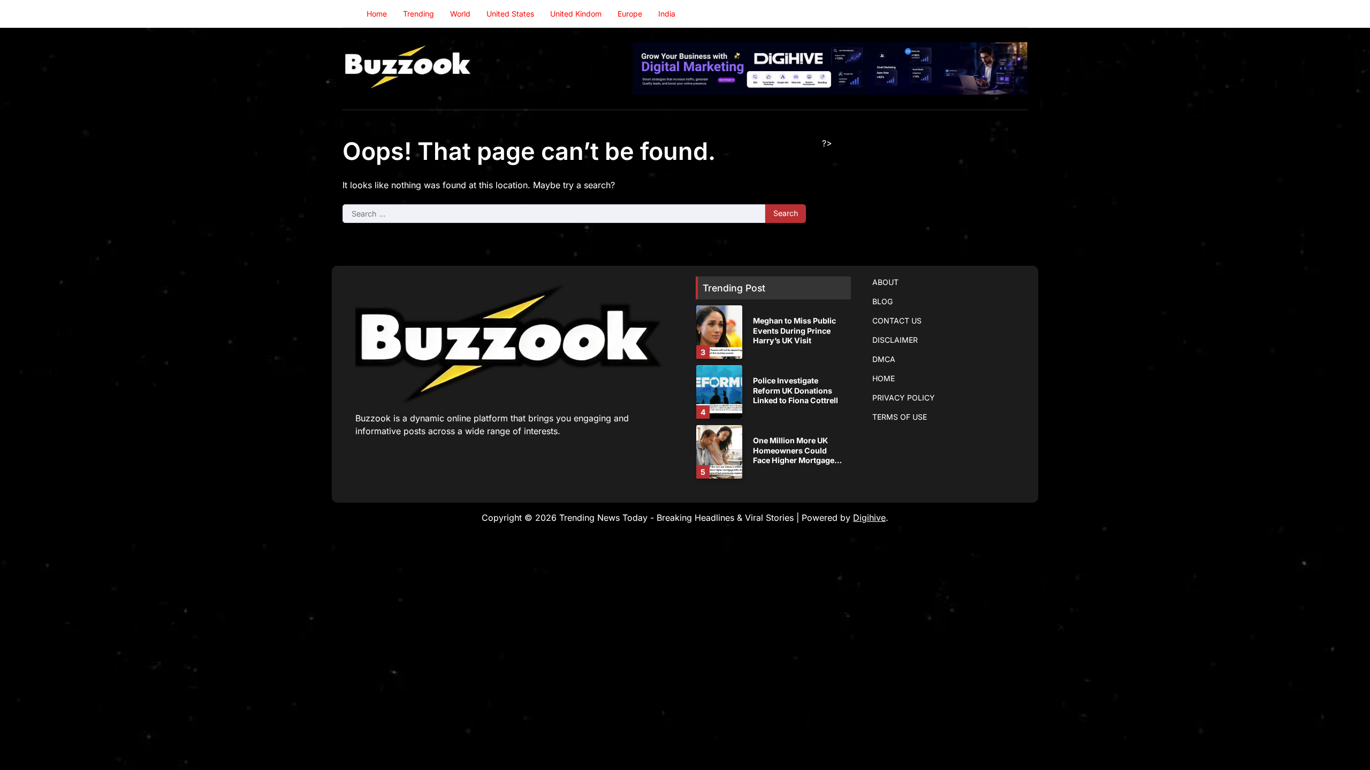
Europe (630, 13)
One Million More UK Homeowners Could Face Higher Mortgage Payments (793, 455)
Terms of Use (899, 416)
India (666, 13)
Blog (882, 301)
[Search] (1019, 14)
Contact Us (897, 320)
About (885, 282)
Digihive (869, 517)
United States (510, 13)
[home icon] (350, 14)
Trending (418, 13)
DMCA (883, 359)
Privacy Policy (903, 397)
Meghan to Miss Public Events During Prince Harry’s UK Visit (794, 330)
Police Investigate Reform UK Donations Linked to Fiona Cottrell (795, 390)
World (460, 13)
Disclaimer (895, 339)
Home (377, 13)
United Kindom (576, 13)
